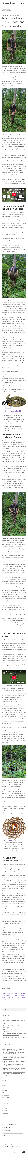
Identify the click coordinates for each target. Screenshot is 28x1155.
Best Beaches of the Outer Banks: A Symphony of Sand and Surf (14, 1053)
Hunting (8, 9)
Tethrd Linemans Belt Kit (12, 411)
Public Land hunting (7, 1059)
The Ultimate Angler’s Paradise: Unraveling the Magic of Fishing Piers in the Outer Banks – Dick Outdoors (14, 1051)
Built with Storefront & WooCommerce (11, 1146)
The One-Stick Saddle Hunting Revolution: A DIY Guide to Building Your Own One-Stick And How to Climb (14, 1022)
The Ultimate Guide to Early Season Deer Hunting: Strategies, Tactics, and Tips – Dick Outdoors (14, 1056)
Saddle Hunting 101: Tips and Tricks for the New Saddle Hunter (20, 995)
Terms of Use (7, 1127)
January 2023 (6, 1097)
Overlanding (6, 1113)
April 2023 (5, 1092)
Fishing (5, 1108)
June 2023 (5, 1087)
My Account (4, 1152)
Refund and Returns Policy (10, 1124)
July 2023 (5, 1085)
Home (4, 9)
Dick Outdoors (8, 3)
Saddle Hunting (18, 1069)
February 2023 (6, 1095)
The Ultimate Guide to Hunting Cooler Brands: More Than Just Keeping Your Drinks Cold (8, 996)
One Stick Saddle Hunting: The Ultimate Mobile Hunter (13, 1074)
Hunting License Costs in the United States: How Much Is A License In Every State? (14, 1038)
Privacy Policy (7, 1130)
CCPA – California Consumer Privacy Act (13, 1133)
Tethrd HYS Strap (10, 840)
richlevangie (16, 15)
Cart (21, 1151)
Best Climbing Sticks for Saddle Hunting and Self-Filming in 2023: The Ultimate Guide (14, 1064)
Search (14, 1152)
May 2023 (5, 1090)
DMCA (5, 1135)
